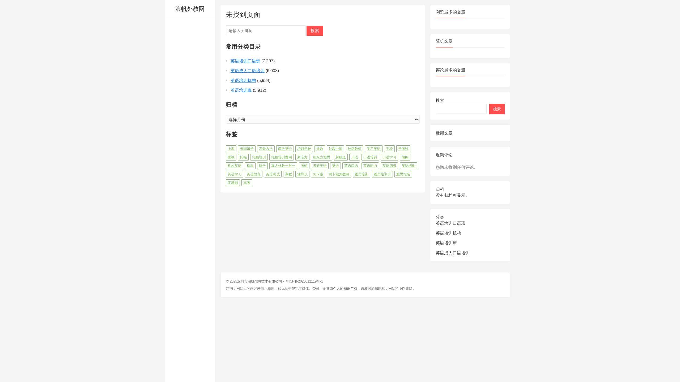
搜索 (315, 30)
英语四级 (389, 166)
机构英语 (234, 166)
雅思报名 (403, 174)
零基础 (233, 183)
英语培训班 (241, 90)
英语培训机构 (243, 80)
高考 (246, 183)
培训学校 (304, 149)
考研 (304, 166)
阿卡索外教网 (339, 174)
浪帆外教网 (190, 9)
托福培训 (259, 157)
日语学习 (389, 157)
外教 (319, 149)
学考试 (403, 149)
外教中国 (335, 149)
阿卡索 (318, 174)
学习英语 (374, 149)
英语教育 (254, 174)
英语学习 (234, 174)
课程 (288, 174)
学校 (389, 149)
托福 (243, 157)
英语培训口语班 (245, 61)
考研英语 (320, 166)
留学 (262, 166)
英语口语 (351, 166)
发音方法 (266, 149)
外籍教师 (355, 149)
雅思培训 (361, 174)
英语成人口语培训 (248, 70)
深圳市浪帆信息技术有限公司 (259, 281)
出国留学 (247, 149)
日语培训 (370, 157)
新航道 (340, 157)
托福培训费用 (281, 157)
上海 (231, 149)
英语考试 (273, 174)
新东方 (302, 157)
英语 (335, 166)
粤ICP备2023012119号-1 (304, 281)
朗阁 (405, 157)
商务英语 (285, 149)
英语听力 (370, 166)
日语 (354, 157)
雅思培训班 (382, 174)
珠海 (250, 166)
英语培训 (408, 166)
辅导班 (302, 174)
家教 (231, 157)
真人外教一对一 (283, 166)
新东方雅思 (321, 157)
